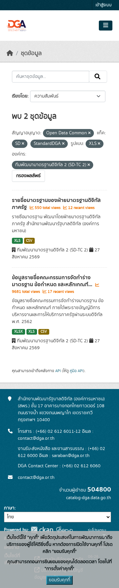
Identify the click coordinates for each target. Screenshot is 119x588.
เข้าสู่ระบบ (104, 5)
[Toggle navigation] (105, 26)
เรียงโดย (19, 96)
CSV (29, 240)
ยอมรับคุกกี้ (59, 580)
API (58, 371)
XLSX (18, 331)
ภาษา (9, 508)
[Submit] (98, 77)
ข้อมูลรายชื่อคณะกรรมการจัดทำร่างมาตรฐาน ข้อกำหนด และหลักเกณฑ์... (53, 281)
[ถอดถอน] (89, 133)
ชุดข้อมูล (31, 53)
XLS (17, 240)
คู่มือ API (76, 371)
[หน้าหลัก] (10, 53)
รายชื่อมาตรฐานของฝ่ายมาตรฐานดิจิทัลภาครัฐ (56, 204)
